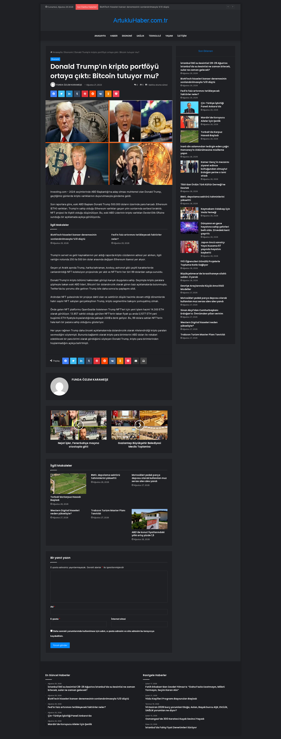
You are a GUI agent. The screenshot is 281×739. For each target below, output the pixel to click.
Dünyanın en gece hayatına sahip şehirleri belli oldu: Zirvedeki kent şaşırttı (215, 228)
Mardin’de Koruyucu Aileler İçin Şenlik (213, 119)
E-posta (55, 619)
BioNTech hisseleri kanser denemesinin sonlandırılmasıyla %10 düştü (134, 7)
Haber (113, 35)
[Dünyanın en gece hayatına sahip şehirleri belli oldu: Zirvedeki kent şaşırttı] (189, 228)
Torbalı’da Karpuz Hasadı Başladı (65, 498)
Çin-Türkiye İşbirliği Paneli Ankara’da (212, 104)
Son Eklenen (205, 51)
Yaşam (169, 35)
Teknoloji (155, 35)
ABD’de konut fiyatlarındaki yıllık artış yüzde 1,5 (148, 534)
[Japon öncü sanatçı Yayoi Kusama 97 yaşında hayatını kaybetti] (189, 247)
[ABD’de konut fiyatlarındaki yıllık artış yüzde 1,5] (149, 519)
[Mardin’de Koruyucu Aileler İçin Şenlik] (189, 122)
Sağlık (140, 35)
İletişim (182, 35)
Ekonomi (127, 35)
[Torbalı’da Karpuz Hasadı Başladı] (68, 484)
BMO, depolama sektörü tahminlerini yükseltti (105, 476)
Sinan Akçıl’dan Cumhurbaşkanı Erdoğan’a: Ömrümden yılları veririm (202, 312)
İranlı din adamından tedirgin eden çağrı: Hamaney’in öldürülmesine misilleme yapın (205, 150)
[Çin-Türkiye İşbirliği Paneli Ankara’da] (189, 107)
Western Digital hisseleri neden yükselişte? (65, 512)
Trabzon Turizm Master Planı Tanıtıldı (108, 512)
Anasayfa (100, 35)
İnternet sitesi (118, 619)
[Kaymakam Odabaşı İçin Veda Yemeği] (189, 213)
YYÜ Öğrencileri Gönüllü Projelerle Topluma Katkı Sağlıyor (200, 263)
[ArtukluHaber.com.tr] (140, 20)
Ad (52, 606)
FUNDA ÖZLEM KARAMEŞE (69, 85)
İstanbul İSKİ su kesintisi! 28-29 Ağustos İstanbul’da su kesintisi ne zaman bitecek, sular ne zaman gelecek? (205, 66)
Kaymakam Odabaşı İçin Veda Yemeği (215, 210)
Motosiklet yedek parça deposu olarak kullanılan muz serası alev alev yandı (149, 478)
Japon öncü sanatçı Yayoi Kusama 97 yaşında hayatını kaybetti (213, 247)
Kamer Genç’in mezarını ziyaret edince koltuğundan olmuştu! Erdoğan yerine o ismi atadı (215, 168)
